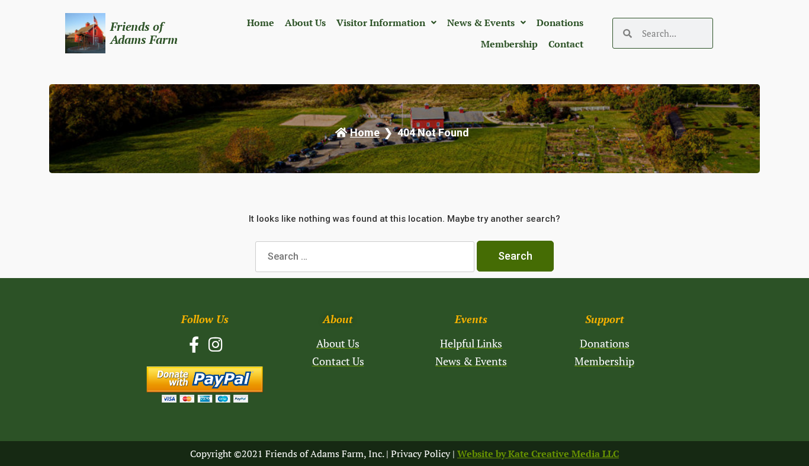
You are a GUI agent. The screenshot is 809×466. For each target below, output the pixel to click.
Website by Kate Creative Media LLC (538, 453)
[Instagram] (216, 344)
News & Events (481, 22)
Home (260, 22)
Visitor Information (380, 22)
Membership (509, 43)
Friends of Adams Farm (144, 32)
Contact (565, 43)
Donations (560, 22)
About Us (305, 22)
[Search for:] (366, 256)
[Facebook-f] (194, 344)
